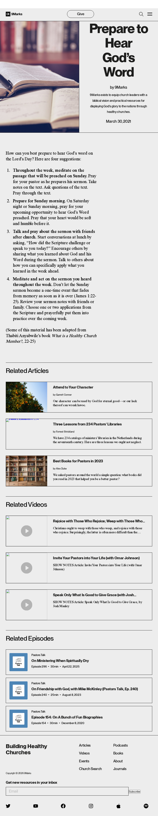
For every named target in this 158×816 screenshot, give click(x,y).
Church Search (90, 769)
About (118, 761)
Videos (84, 753)
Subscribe (134, 791)
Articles (85, 745)
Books (118, 753)
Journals (119, 769)
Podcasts (120, 745)
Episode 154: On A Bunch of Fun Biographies (67, 717)
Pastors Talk (38, 655)
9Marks (121, 87)
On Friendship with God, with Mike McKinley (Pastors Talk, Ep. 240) (84, 689)
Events (84, 761)
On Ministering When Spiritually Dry (60, 660)
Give (80, 14)
